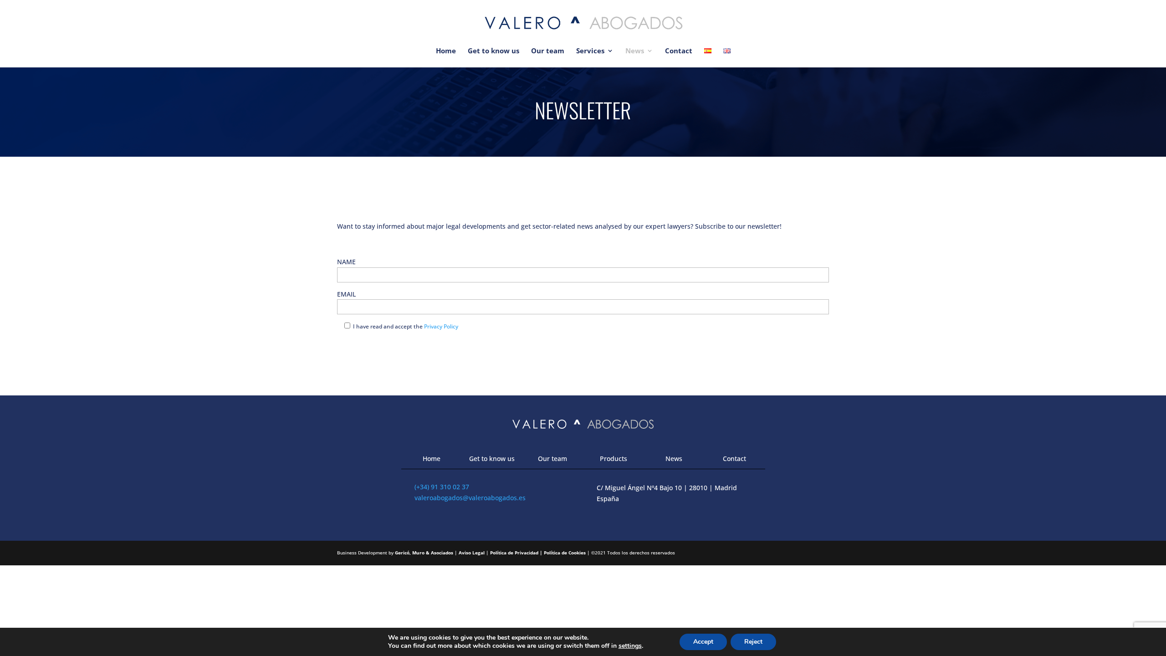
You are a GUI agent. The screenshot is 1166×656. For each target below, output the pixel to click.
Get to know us (493, 51)
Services (590, 51)
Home (446, 51)
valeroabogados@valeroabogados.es (470, 497)
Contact (678, 51)
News (634, 51)
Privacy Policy (441, 326)
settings (630, 646)
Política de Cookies (565, 552)
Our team (547, 51)
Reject (753, 641)
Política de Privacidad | (517, 552)
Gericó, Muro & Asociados (424, 552)
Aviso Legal (472, 552)
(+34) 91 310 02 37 (441, 486)
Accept (703, 641)
